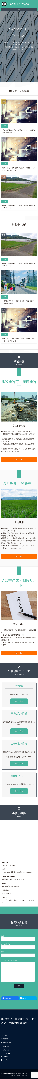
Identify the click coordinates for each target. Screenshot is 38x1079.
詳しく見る (19, 459)
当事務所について (8, 1042)
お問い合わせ (7, 1050)
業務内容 (5, 1039)
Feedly (6, 1060)
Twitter (6, 1056)
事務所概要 (6, 1046)
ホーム (5, 1035)
